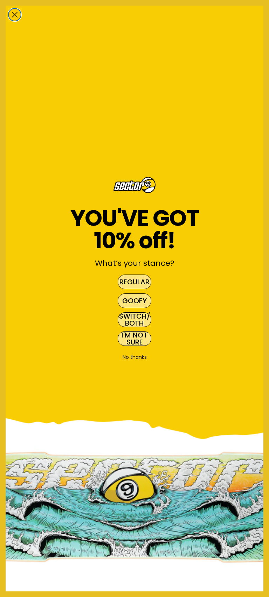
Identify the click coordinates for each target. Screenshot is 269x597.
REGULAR (134, 282)
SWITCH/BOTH (134, 319)
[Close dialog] (14, 14)
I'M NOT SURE (134, 338)
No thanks (135, 357)
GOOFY (134, 301)
